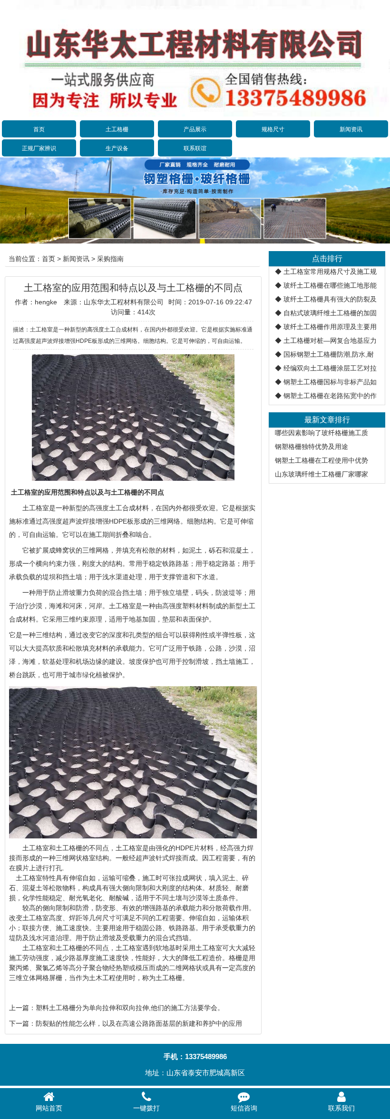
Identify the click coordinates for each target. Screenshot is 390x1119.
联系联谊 (195, 148)
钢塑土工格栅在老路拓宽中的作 (330, 395)
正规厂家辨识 (39, 148)
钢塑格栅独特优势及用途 (311, 446)
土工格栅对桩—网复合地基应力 (330, 340)
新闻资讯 (351, 129)
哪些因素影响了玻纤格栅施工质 (321, 433)
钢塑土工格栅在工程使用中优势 (321, 460)
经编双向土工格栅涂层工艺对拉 (330, 368)
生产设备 (117, 148)
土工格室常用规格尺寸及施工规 (330, 271)
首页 (39, 129)
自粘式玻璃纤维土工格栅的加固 (330, 313)
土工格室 (35, 508)
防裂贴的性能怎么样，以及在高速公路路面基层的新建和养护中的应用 (139, 1023)
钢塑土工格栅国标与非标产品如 (330, 382)
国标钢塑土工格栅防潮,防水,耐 (328, 354)
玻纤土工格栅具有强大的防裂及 (330, 299)
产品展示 (195, 129)
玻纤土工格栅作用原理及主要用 (330, 327)
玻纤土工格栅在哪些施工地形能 (330, 285)
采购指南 (110, 259)
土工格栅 (117, 129)
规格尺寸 (273, 129)
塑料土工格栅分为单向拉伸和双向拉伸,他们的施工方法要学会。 (130, 1008)
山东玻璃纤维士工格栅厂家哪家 (321, 474)
